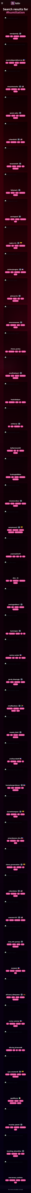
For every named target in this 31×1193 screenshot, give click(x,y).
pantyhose (16, 36)
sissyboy (22, 708)
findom (7, 36)
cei (19, 351)
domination (15, 479)
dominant (23, 272)
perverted (15, 737)
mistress (15, 38)
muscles (15, 735)
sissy (12, 272)
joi (20, 402)
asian (15, 274)
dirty (16, 351)
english (22, 682)
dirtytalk (15, 195)
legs (12, 426)
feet (11, 36)
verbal (8, 142)
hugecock (11, 62)
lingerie (15, 583)
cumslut (13, 710)
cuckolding (16, 708)
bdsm (15, 65)
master (16, 62)
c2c (22, 426)
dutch (8, 682)
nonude (19, 166)
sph (12, 245)
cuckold (23, 351)
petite (13, 997)
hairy (18, 325)
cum (7, 920)
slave (18, 710)
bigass (14, 298)
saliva (8, 325)
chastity (15, 453)
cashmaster (13, 1074)
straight (23, 920)
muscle (22, 814)
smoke (15, 248)
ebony (8, 607)
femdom (23, 89)
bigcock (17, 375)
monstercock (13, 1103)
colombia (19, 867)
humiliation (22, 36)
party (17, 192)
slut (11, 580)
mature (16, 607)
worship (11, 920)
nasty (22, 944)
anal (18, 556)
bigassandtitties (18, 532)
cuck (19, 142)
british (18, 944)
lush (15, 1129)
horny (12, 682)
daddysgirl (15, 378)
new (7, 62)
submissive (15, 580)
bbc (18, 298)
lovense (17, 219)
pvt (18, 89)
